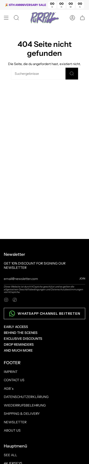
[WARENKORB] (82, 17)
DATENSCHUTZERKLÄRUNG (26, 397)
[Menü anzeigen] (6, 17)
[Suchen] (72, 74)
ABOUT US (12, 430)
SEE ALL (10, 455)
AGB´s (9, 388)
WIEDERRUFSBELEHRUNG (25, 405)
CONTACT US (14, 380)
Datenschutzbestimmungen (67, 289)
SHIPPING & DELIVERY (22, 413)
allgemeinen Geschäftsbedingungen (25, 289)
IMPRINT (11, 372)
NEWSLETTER (15, 422)
